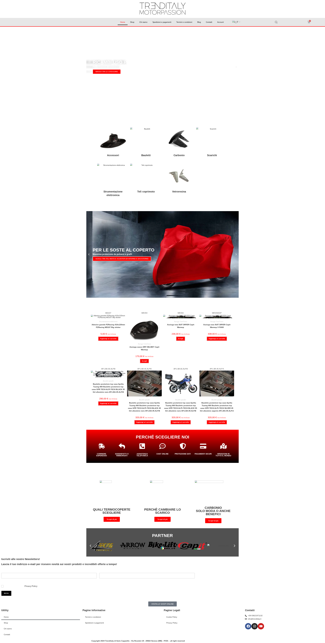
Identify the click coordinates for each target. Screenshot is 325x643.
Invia (6, 593)
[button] (89, 67)
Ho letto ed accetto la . (21, 586)
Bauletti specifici (108, 381)
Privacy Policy (31, 586)
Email (3, 580)
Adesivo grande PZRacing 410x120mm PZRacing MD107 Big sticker (108, 326)
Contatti (209, 22)
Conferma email (105, 580)
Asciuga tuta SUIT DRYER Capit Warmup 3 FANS (216, 326)
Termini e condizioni (184, 22)
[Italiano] (235, 22)
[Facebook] (248, 626)
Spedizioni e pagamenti (161, 22)
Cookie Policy (171, 617)
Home (122, 22)
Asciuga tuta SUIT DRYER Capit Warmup (180, 326)
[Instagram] (254, 626)
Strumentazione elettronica (108, 321)
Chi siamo (143, 22)
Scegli (144, 361)
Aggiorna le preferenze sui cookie (177, 630)
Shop (132, 22)
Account (220, 22)
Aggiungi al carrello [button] (108, 339)
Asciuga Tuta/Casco (144, 344)
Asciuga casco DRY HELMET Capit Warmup (144, 348)
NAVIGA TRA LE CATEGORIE (106, 72)
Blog (199, 22)
